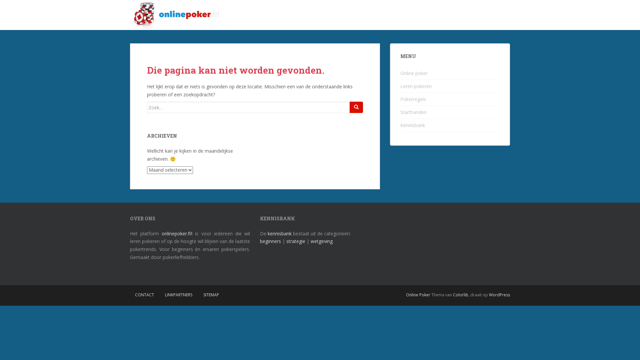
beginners (270, 241)
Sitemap (211, 295)
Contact (144, 295)
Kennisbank (412, 125)
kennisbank (280, 233)
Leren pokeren (416, 86)
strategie (295, 241)
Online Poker (418, 295)
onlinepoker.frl (177, 233)
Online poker (414, 73)
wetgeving (322, 241)
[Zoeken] (356, 107)
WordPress (499, 295)
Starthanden (413, 112)
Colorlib (460, 295)
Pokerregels (413, 99)
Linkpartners (178, 295)
